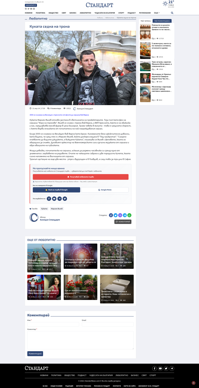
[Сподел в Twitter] (116, 215)
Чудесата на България (101, 375)
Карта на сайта (130, 386)
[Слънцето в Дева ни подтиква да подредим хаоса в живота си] (80, 256)
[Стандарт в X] (65, 198)
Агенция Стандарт (85, 108)
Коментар (32, 329)
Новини (100, 18)
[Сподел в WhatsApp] (129, 215)
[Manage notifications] (193, 383)
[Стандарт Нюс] (36, 370)
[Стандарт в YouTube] (54, 198)
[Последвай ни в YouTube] (160, 368)
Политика (56, 375)
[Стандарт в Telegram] (59, 198)
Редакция (69, 386)
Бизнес (135, 375)
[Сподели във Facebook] (111, 215)
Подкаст (82, 375)
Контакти (117, 386)
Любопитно (109, 18)
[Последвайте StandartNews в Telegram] (34, 9)
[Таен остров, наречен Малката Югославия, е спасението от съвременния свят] (145, 66)
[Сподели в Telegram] (125, 215)
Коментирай (124, 221)
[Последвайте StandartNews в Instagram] (28, 9)
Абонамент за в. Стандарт (148, 386)
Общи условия (56, 386)
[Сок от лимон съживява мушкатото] (80, 287)
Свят (144, 375)
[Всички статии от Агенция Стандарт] (34, 217)
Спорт (153, 375)
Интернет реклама (83, 386)
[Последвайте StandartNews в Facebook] (26, 9)
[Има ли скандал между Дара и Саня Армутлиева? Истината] (44, 287)
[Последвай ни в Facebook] (154, 368)
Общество (69, 375)
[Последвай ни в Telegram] (172, 368)
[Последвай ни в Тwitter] (166, 368)
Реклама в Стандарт (102, 386)
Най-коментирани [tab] (162, 21)
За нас (45, 386)
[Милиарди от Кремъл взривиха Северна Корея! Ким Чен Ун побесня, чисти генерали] (145, 78)
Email (84, 320)
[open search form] (172, 13)
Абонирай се (31, 5)
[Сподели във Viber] (120, 215)
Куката (44, 208)
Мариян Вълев (57, 208)
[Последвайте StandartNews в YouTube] (31, 9)
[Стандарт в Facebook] (49, 198)
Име (29, 320)
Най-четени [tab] (146, 21)
